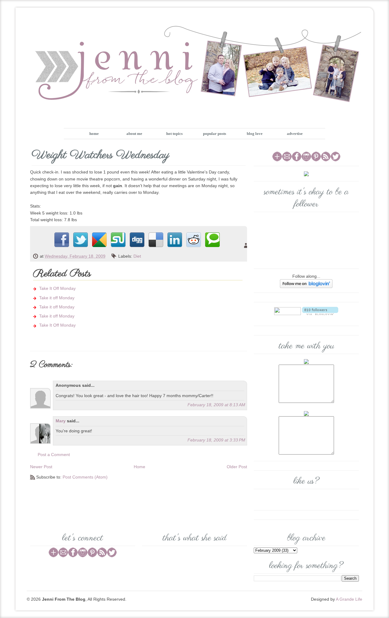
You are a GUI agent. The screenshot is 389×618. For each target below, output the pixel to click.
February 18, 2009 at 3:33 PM (216, 440)
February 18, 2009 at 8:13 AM (216, 404)
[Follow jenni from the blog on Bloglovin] (306, 283)
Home (139, 466)
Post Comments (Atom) (85, 477)
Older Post (237, 466)
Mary (61, 420)
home (94, 133)
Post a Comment (54, 454)
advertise (295, 133)
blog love (255, 133)
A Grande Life (349, 599)
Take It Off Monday (57, 288)
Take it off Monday (56, 297)
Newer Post (41, 466)
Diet (137, 256)
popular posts (214, 133)
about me (134, 133)
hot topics (174, 133)
